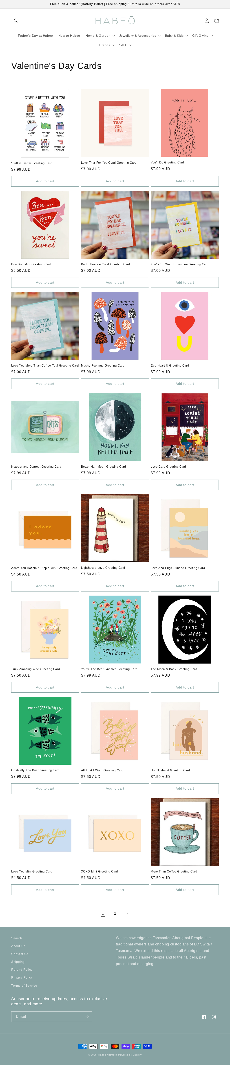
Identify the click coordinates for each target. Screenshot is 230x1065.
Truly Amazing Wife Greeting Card (35, 669)
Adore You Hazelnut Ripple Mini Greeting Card (44, 568)
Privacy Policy (22, 977)
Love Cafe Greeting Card (168, 466)
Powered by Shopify (130, 1055)
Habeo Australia (107, 1055)
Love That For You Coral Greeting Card (109, 162)
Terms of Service (24, 985)
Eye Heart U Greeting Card (170, 365)
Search (16, 938)
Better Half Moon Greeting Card (103, 466)
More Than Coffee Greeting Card (174, 871)
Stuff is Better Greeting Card (31, 163)
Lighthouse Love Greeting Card (103, 567)
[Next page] (127, 913)
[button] (16, 21)
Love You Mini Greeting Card (31, 871)
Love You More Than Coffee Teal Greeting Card (45, 365)
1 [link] (103, 913)
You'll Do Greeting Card (167, 162)
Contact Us (19, 954)
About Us (18, 946)
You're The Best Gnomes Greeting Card (109, 669)
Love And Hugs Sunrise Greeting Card (178, 568)
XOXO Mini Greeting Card (99, 871)
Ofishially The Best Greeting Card (35, 770)
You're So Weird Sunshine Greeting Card (179, 264)
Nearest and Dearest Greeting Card (36, 466)
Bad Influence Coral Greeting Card (105, 264)
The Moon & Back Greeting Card (174, 669)
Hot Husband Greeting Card (170, 770)
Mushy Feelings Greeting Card (102, 365)
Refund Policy (22, 969)
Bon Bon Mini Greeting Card (31, 264)
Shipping (18, 961)
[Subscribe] (87, 1016)
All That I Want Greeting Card (102, 770)
